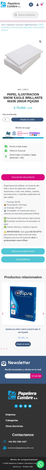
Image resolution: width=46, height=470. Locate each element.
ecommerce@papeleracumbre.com (21, 448)
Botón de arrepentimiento (24, 460)
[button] (40, 41)
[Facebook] (20, 406)
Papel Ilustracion (31, 25)
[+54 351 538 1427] (4, 441)
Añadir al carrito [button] (23, 344)
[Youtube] (30, 406)
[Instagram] (16, 406)
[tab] (23, 177)
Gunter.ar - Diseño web (23, 466)
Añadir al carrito (27, 120)
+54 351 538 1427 (17, 441)
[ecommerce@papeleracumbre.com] (4, 448)
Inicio (3, 25)
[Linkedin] (25, 406)
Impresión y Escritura (15, 25)
